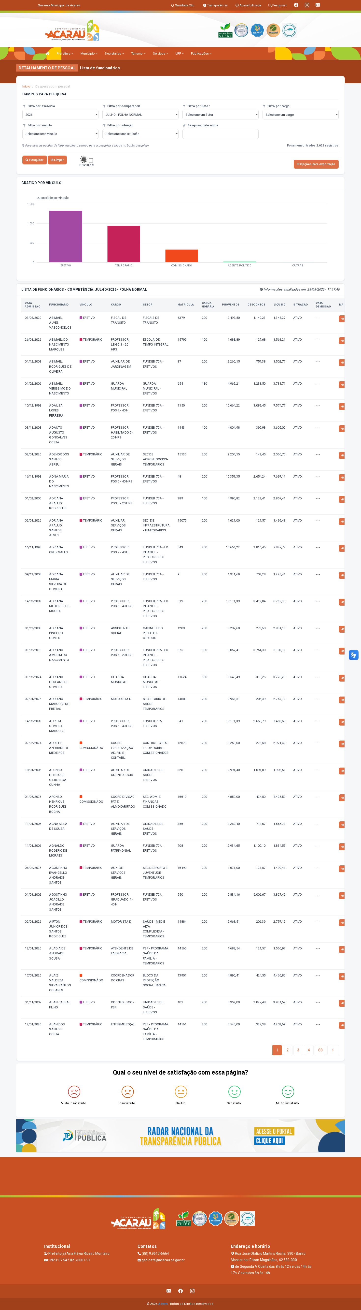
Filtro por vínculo (39, 125)
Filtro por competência (123, 106)
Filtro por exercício (41, 106)
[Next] (333, 1050)
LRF (179, 53)
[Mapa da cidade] (180, 1175)
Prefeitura (64, 53)
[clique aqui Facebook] (180, 1291)
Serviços (159, 53)
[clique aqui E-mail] (169, 1291)
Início (26, 86)
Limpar (58, 160)
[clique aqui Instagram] (192, 1291)
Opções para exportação (317, 164)
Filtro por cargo (278, 106)
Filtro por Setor (198, 106)
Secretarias (113, 53)
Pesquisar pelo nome (202, 125)
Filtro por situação (120, 125)
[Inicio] (47, 53)
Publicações (200, 53)
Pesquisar (36, 160)
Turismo (137, 53)
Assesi (163, 1304)
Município (88, 53)
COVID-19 (86, 165)
